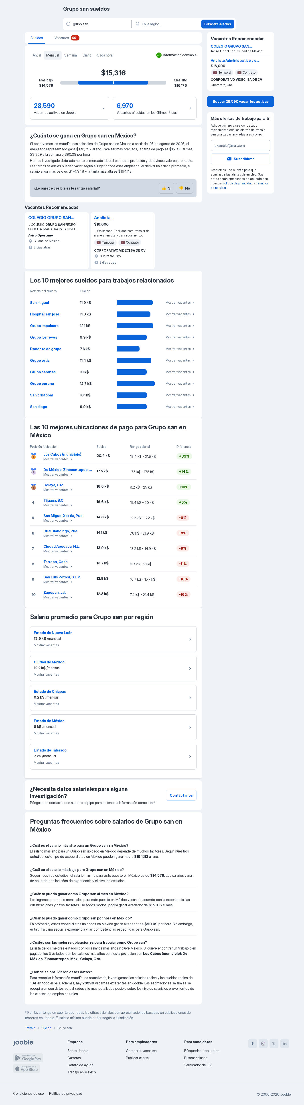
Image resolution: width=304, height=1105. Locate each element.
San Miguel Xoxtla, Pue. (63, 515)
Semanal (70, 55)
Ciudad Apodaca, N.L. (61, 546)
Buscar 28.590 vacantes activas (241, 101)
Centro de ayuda (80, 1065)
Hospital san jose (44, 314)
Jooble (285, 1094)
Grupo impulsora (44, 325)
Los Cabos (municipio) (62, 454)
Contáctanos (181, 795)
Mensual (52, 55)
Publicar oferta (137, 1058)
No (184, 188)
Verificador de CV (198, 1065)
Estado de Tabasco (50, 750)
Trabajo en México (81, 1072)
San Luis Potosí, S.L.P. (62, 577)
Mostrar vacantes (178, 302)
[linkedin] (284, 1043)
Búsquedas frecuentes (201, 1050)
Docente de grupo (45, 349)
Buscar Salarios (217, 24)
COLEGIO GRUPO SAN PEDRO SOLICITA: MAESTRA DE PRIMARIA (49, 218)
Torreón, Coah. (56, 562)
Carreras (74, 1058)
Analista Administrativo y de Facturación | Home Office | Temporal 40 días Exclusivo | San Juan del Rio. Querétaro (117, 218)
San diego (38, 406)
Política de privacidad (238, 183)
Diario (87, 55)
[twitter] (274, 1043)
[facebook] (252, 1043)
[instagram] (263, 1043)
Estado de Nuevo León (53, 632)
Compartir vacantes (141, 1050)
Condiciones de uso (28, 1093)
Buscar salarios (195, 1058)
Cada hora (105, 55)
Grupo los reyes (43, 337)
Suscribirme (244, 159)
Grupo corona (42, 383)
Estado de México (49, 721)
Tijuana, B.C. (53, 500)
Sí (166, 188)
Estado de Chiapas (50, 691)
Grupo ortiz (40, 360)
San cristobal (41, 395)
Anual (37, 55)
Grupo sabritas (43, 372)
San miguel (39, 302)
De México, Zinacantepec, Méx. (70, 469)
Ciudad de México (49, 662)
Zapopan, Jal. (54, 592)
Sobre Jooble (77, 1050)
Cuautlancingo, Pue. (60, 531)
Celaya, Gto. (53, 485)
